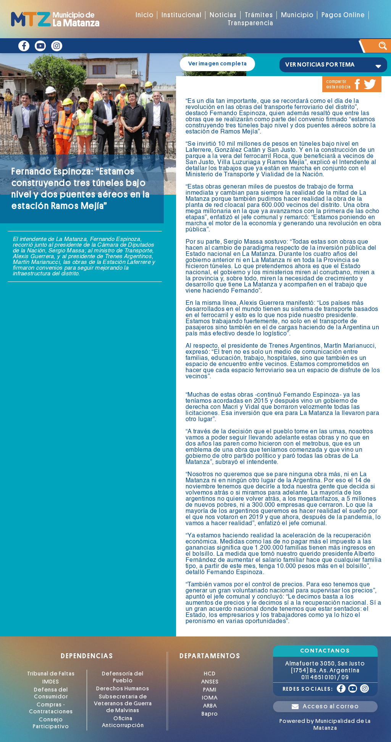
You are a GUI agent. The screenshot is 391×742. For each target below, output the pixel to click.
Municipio (297, 15)
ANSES (210, 682)
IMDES (50, 682)
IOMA (210, 698)
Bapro (210, 714)
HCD (210, 674)
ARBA (210, 706)
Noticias (223, 15)
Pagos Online (343, 15)
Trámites (259, 15)
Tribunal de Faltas (51, 674)
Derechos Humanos (122, 689)
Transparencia (250, 23)
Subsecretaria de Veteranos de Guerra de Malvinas (123, 703)
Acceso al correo (331, 706)
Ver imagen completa (217, 64)
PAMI (210, 690)
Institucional (182, 15)
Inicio (144, 15)
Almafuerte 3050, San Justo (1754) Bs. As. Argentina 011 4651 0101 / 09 (325, 670)
